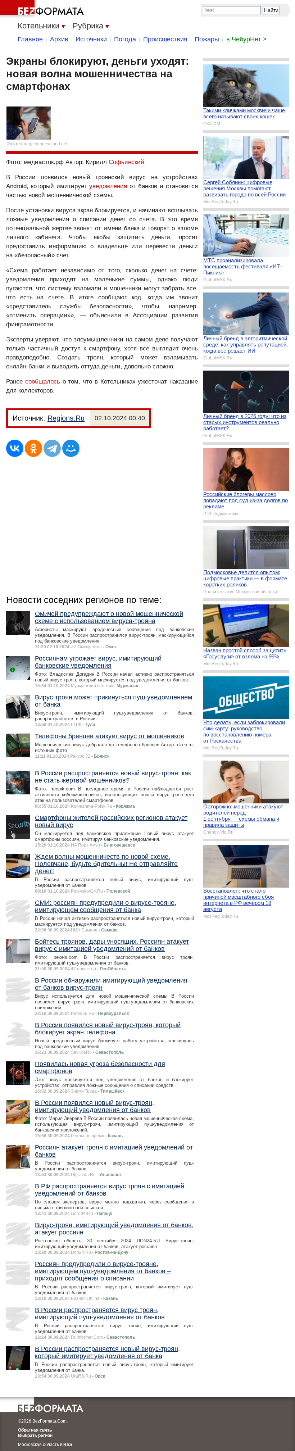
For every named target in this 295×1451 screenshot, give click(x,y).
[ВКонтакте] (14, 448)
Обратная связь (35, 1430)
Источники (91, 39)
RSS (67, 1444)
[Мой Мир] (71, 448)
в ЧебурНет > (246, 39)
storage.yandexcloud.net (43, 143)
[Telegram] (52, 448)
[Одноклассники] (33, 448)
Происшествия (165, 39)
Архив (59, 39)
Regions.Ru (66, 418)
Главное (30, 39)
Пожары (207, 39)
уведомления (108, 186)
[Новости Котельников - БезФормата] (43, 9)
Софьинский (126, 162)
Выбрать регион (35, 1435)
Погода (125, 39)
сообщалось (42, 381)
